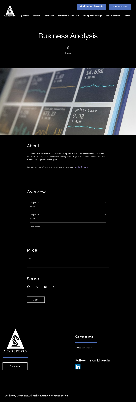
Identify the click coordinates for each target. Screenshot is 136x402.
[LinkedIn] (77, 366)
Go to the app (81, 167)
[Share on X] (37, 286)
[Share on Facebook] (28, 286)
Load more (35, 226)
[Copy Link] (54, 286)
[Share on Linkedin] (45, 286)
